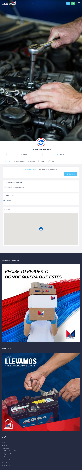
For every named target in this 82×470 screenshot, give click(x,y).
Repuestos (7, 457)
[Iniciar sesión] (68, 3)
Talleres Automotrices (11, 451)
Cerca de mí (5, 463)
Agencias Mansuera (10, 454)
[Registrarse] (73, 3)
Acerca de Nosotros (8, 460)
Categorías (5, 448)
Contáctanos (6, 466)
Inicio (3, 442)
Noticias (4, 445)
